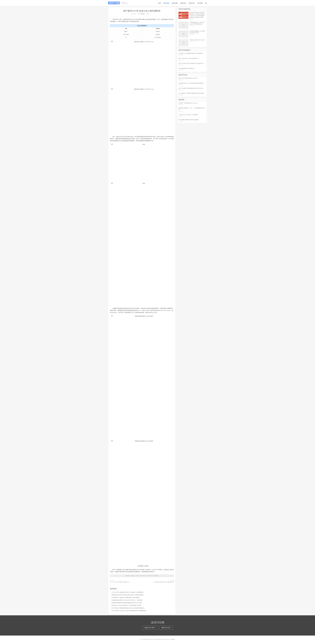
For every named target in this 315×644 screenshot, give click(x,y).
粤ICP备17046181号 (165, 639)
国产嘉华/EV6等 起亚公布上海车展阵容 (141, 11)
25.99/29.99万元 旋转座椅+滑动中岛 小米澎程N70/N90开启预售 (127, 592)
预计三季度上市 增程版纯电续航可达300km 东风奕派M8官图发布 (127, 608)
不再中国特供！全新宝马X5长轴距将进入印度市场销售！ (125, 597)
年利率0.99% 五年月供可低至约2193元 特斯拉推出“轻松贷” (126, 605)
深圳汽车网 (114, 3)
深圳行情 (191, 3)
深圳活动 (183, 3)
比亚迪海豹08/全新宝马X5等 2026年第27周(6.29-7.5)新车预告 (126, 600)
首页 (159, 3)
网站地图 (173, 639)
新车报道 (166, 3)
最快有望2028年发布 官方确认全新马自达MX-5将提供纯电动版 (127, 595)
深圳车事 (175, 3)
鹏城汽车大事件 (150, 627)
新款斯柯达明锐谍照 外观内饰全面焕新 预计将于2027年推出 (126, 602)
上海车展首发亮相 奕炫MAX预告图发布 (164, 582)
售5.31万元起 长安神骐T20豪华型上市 (119, 582)
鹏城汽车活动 (165, 627)
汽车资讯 (200, 3)
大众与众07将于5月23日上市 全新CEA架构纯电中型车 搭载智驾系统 (128, 610)
